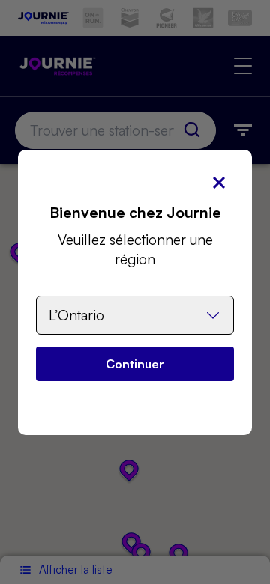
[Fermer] (219, 183)
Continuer (135, 363)
